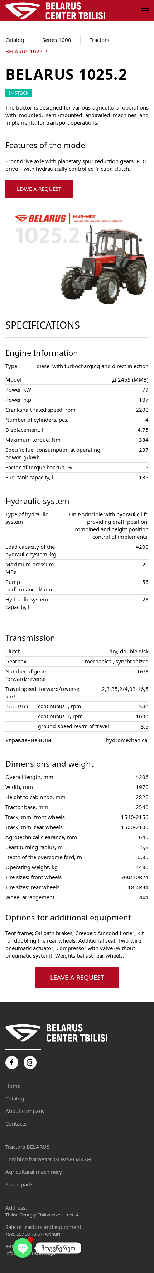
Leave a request (39, 188)
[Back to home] (56, 10)
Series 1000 (56, 39)
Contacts (16, 1123)
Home (12, 1085)
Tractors (99, 39)
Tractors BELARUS (27, 1146)
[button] (145, 10)
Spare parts (19, 1184)
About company (25, 1110)
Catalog (14, 39)
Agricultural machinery (33, 1171)
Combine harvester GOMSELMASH (48, 1159)
